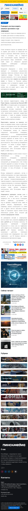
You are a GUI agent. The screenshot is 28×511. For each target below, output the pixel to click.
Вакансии (14, 12)
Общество (4, 22)
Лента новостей (13, 507)
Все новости (5, 12)
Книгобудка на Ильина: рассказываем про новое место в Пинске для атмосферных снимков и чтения (18, 309)
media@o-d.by (4, 489)
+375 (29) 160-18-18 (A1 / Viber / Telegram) (11, 487)
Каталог (7, 8)
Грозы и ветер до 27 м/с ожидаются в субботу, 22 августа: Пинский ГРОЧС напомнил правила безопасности (18, 298)
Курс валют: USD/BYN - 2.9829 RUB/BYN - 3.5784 (17, 1)
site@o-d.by (4, 496)
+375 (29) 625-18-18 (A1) (7, 494)
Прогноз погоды (4, 1)
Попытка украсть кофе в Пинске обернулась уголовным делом (18, 332)
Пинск (21, 12)
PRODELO (15, 8)
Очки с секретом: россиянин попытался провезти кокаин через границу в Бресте (19, 343)
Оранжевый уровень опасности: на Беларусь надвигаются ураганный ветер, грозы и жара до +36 (18, 321)
